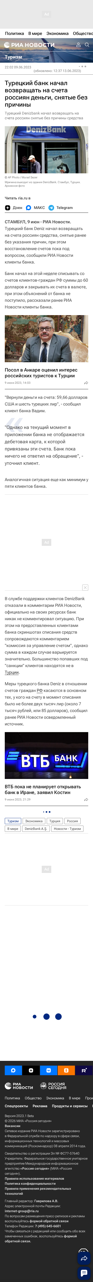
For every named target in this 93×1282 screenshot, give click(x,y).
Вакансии (12, 1126)
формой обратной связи (49, 1221)
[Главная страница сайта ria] (28, 45)
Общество (33, 1098)
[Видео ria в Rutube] (84, 1070)
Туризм (13, 821)
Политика (12, 1098)
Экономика (34, 821)
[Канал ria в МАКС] (13, 1070)
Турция (54, 821)
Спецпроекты (16, 1106)
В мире (12, 829)
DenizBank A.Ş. (36, 829)
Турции (12, 672)
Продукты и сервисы (70, 1106)
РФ (40, 690)
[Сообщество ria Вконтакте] (48, 1070)
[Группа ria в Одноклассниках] (66, 1070)
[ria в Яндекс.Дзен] (31, 1070)
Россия (72, 821)
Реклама (40, 1106)
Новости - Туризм (67, 829)
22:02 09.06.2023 (18, 67)
